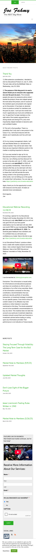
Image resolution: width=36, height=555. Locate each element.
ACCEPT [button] (14, 550)
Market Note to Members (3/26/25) (18, 418)
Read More (6, 551)
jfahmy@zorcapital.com (23, 277)
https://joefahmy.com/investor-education (19, 181)
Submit (8, 523)
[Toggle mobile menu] (32, 19)
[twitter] (12, 534)
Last (5, 487)
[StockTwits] (6, 536)
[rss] (15, 534)
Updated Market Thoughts (14, 375)
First (5, 481)
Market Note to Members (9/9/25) (17, 363)
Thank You (7, 73)
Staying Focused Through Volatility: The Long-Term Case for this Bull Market (18, 347)
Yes (7, 501)
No (7, 505)
